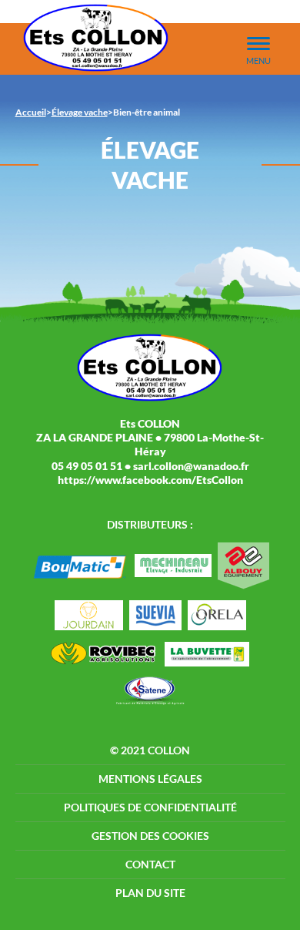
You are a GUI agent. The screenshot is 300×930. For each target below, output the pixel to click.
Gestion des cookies (150, 835)
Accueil (30, 112)
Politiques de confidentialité (150, 807)
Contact (150, 864)
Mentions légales (150, 778)
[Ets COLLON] (96, 38)
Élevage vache (80, 112)
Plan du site (150, 892)
